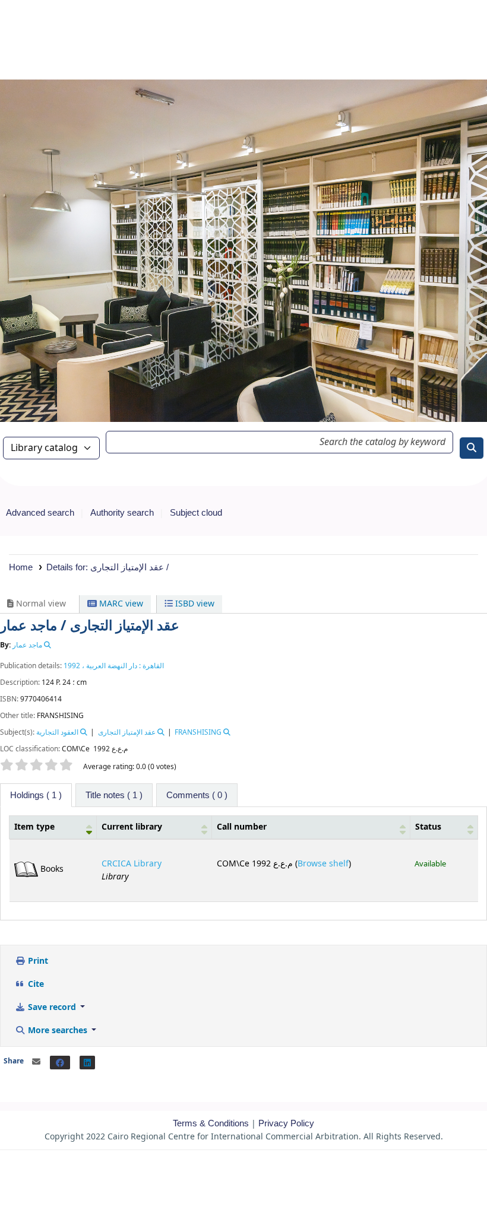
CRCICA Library (132, 864)
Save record (52, 1007)
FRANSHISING (198, 732)
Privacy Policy (286, 1123)
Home (21, 567)
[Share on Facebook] (60, 1063)
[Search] (471, 448)
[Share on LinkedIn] (87, 1063)
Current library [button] (132, 827)
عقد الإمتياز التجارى (127, 732)
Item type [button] (34, 827)
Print (37, 961)
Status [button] (428, 827)
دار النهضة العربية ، (108, 665)
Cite (35, 984)
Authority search (122, 512)
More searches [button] (58, 1030)
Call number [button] (242, 827)
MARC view (120, 604)
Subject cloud (196, 512)
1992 (72, 665)
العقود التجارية (57, 732)
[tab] (114, 795)
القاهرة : (150, 665)
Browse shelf (323, 864)
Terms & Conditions (211, 1123)
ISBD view (193, 604)
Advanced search (40, 512)
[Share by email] (36, 1062)
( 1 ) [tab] (36, 795)
